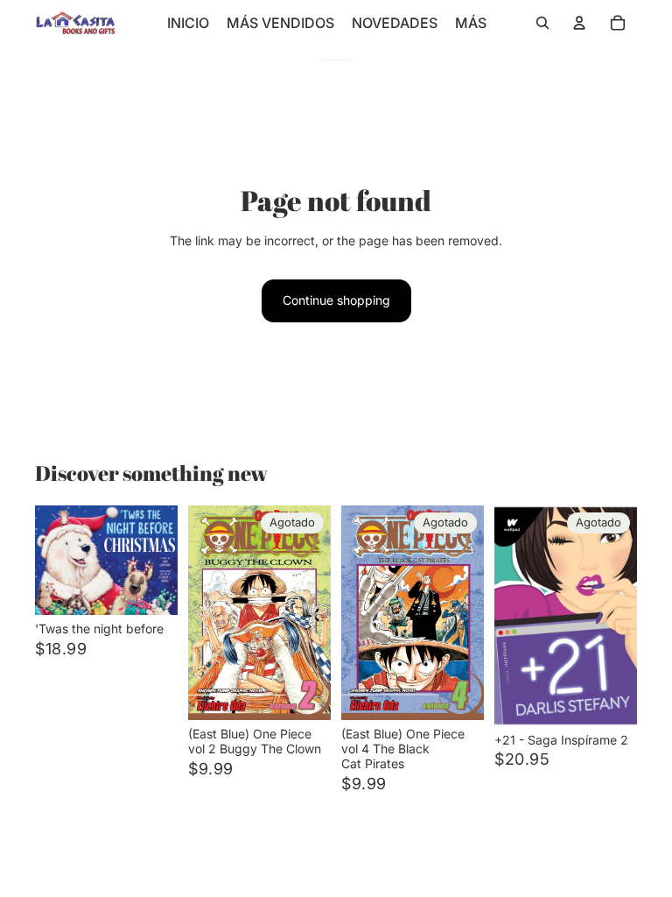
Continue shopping (336, 300)
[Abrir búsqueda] (542, 23)
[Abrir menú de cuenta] (579, 23)
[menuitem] (470, 23)
